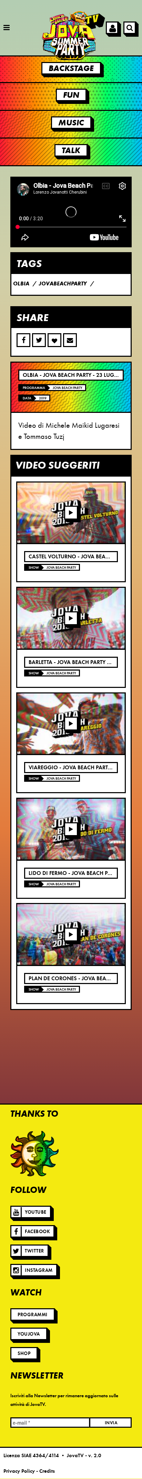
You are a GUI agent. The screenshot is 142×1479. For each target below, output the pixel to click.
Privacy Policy (19, 1471)
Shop (24, 1353)
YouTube (36, 1212)
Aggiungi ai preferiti (54, 340)
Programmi (33, 1315)
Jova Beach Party (67, 388)
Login (112, 27)
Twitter (34, 1251)
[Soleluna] (34, 1154)
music (71, 122)
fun (71, 95)
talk (71, 150)
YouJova (29, 1334)
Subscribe (70, 340)
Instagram (39, 1270)
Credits (47, 1471)
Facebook (37, 1231)
